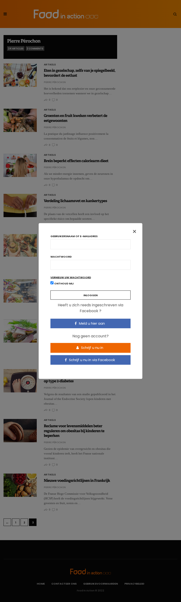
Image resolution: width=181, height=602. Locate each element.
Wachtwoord (61, 256)
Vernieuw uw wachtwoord (70, 277)
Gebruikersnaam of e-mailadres (74, 236)
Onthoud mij (63, 283)
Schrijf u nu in (91, 347)
